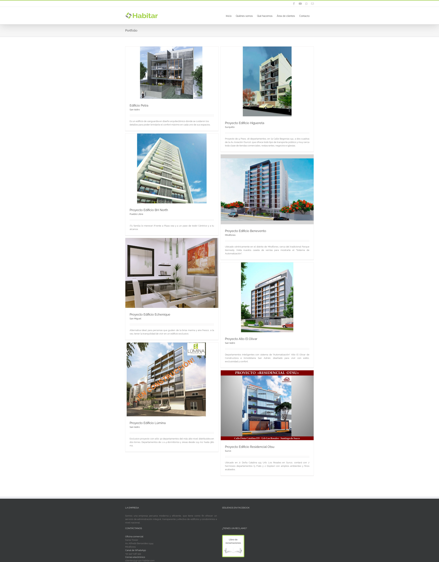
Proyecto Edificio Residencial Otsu (249, 447)
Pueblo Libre (136, 214)
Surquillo (230, 127)
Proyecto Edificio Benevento (245, 231)
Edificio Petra (139, 105)
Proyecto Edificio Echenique (150, 314)
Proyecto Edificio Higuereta (244, 123)
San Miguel (135, 318)
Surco (228, 451)
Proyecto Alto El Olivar (241, 339)
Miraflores (230, 235)
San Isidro (135, 109)
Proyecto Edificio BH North (149, 210)
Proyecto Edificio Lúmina (148, 423)
